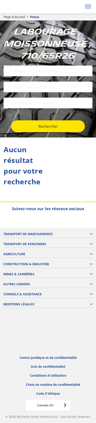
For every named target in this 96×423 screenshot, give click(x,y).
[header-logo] (21, 6)
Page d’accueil (14, 17)
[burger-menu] (87, 6)
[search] (77, 6)
